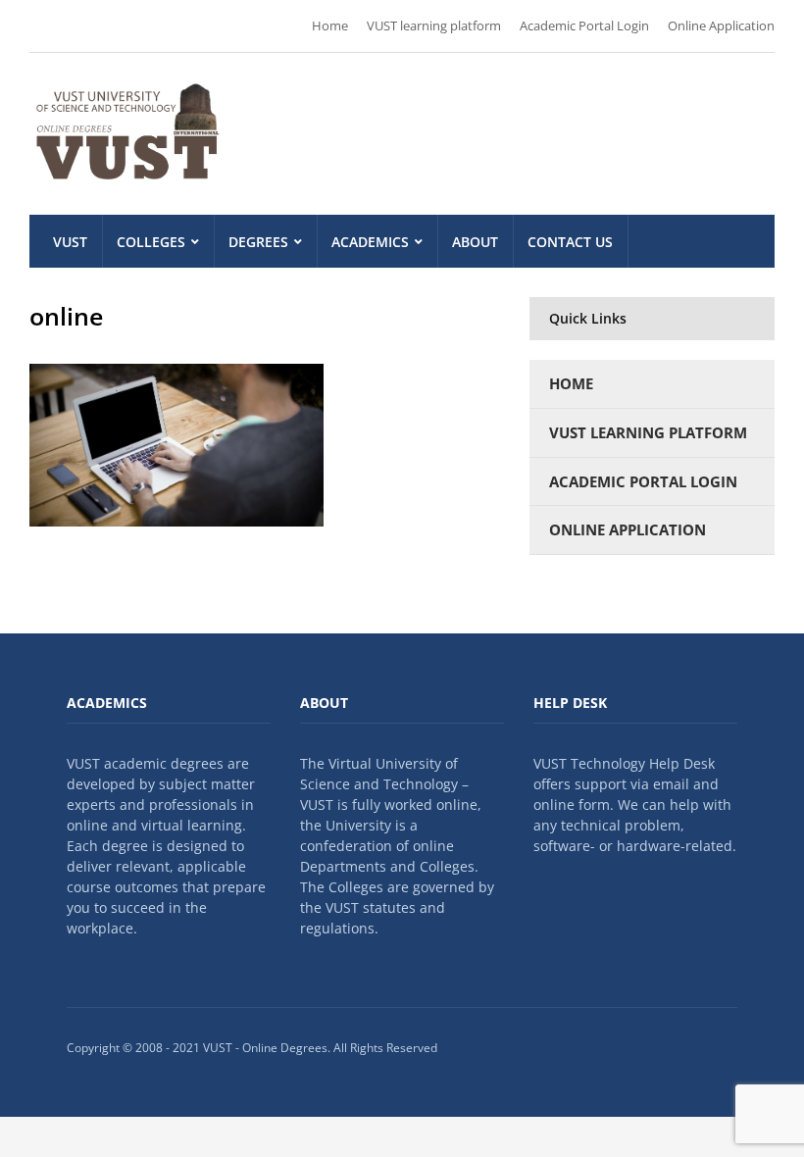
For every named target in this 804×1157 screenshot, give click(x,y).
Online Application (721, 25)
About (475, 241)
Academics (370, 241)
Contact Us (570, 241)
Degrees (258, 241)
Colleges (151, 241)
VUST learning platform (434, 25)
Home (330, 25)
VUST (70, 241)
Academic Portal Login (584, 25)
